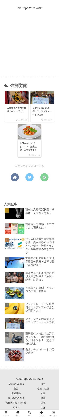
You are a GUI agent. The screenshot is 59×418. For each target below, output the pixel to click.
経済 (43, 402)
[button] (52, 318)
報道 (43, 398)
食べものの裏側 (16, 398)
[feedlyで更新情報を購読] (44, 177)
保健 (43, 407)
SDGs (16, 407)
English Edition (16, 384)
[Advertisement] (29, 46)
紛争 (43, 384)
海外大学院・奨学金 (16, 402)
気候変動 (16, 393)
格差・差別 (43, 388)
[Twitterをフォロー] (29, 177)
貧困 (16, 388)
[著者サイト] (15, 177)
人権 (43, 393)
